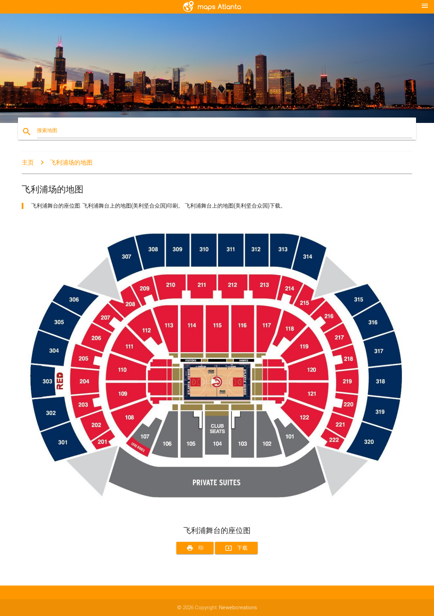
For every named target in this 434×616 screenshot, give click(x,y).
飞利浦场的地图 (71, 162)
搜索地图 (47, 130)
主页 (28, 162)
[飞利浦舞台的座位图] (217, 514)
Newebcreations (238, 607)
